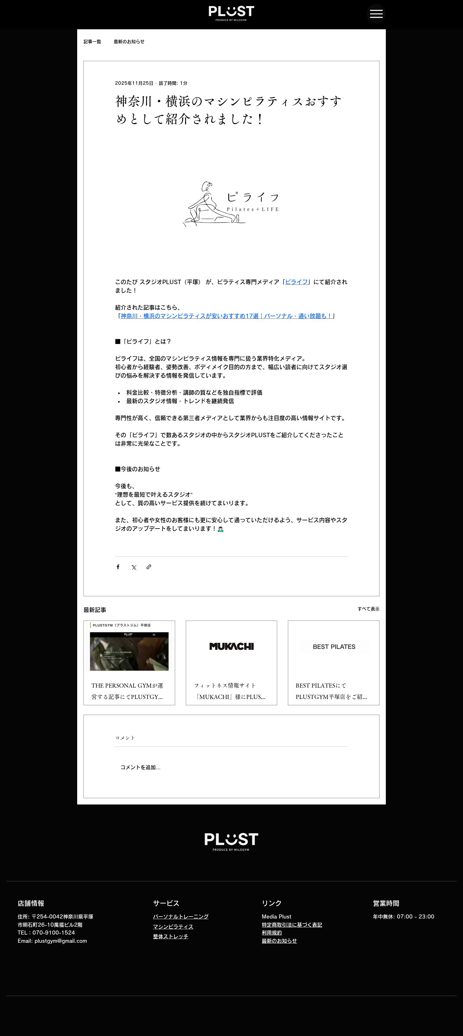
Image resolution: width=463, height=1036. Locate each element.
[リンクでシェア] (149, 567)
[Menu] (376, 13)
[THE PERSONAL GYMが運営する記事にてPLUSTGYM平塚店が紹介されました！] (129, 646)
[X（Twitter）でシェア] (133, 567)
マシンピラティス (173, 926)
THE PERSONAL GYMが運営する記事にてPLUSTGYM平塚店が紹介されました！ (127, 692)
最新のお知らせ (129, 41)
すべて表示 (368, 609)
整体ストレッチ (170, 936)
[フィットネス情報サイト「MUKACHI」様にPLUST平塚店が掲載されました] (231, 646)
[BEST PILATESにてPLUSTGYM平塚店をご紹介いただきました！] (333, 646)
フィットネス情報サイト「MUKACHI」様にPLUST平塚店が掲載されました (229, 692)
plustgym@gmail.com (61, 940)
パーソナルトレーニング (181, 916)
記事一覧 (92, 41)
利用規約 (272, 932)
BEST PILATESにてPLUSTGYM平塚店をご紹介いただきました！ (332, 692)
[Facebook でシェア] (118, 567)
